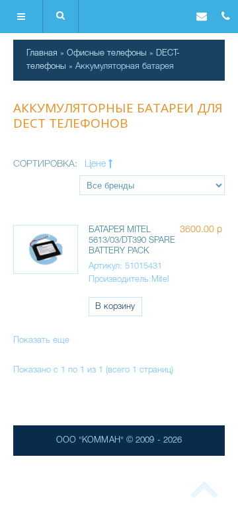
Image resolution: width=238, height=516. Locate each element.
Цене (96, 164)
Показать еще (41, 340)
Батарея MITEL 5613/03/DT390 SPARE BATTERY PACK (132, 240)
